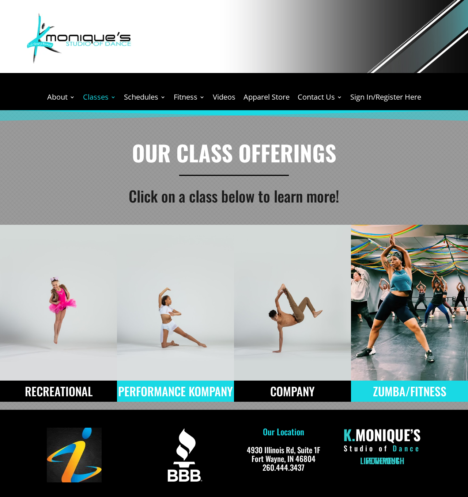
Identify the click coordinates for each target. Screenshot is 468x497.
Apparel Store (267, 98)
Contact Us (316, 98)
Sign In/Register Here (385, 98)
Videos (224, 98)
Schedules (141, 98)
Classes (96, 98)
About (57, 98)
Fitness (185, 98)
